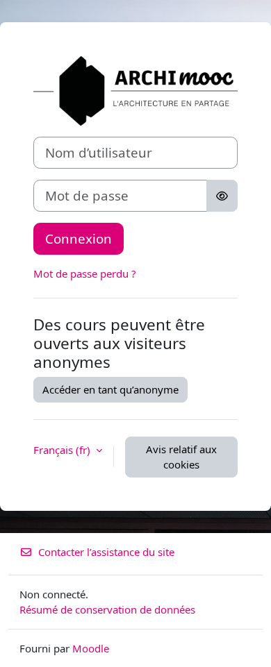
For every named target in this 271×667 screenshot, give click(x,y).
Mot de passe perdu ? (84, 273)
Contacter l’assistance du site (106, 552)
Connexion (78, 238)
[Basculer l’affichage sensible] (222, 196)
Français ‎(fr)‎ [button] (63, 450)
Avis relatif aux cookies (181, 457)
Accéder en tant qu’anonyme (110, 389)
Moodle (90, 648)
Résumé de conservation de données (107, 609)
